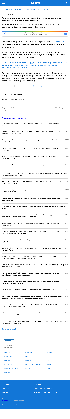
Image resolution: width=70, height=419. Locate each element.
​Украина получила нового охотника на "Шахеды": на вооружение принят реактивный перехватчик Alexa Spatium (33, 216)
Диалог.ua (5, 400)
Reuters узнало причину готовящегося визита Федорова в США (29, 290)
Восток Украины (8, 86)
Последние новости (14, 118)
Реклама (37, 384)
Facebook (59, 42)
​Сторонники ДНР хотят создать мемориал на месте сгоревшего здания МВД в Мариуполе (34, 108)
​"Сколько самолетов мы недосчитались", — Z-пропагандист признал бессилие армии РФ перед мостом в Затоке (31, 314)
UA (66, 3)
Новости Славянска (21, 86)
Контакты (5, 392)
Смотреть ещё (9, 329)
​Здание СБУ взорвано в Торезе (13, 99)
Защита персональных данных (46, 392)
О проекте (6, 384)
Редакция (5, 388)
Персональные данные (43, 388)
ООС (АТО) (33, 86)
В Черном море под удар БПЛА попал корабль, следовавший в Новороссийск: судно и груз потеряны (29, 257)
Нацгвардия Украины (45, 86)
